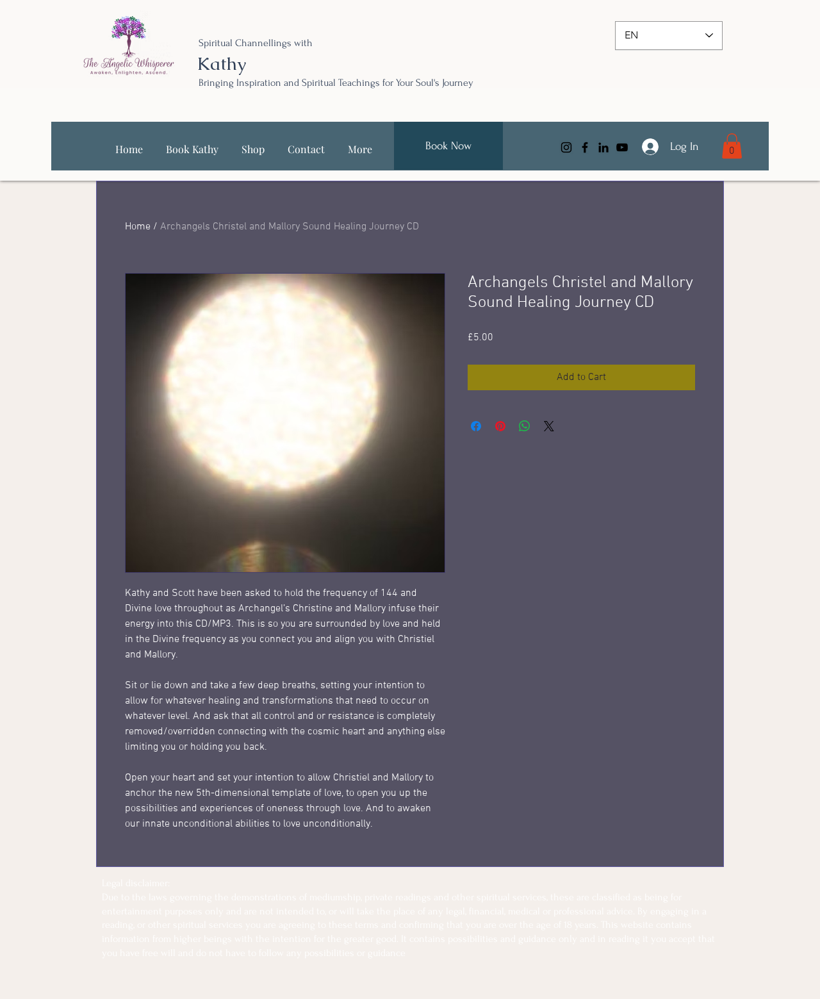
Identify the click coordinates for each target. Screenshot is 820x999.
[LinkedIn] (603, 147)
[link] (731, 145)
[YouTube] (622, 147)
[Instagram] (566, 147)
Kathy (221, 63)
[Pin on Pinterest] (500, 426)
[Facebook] (585, 147)
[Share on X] (549, 426)
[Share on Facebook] (476, 426)
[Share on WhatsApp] (524, 426)
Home (138, 226)
